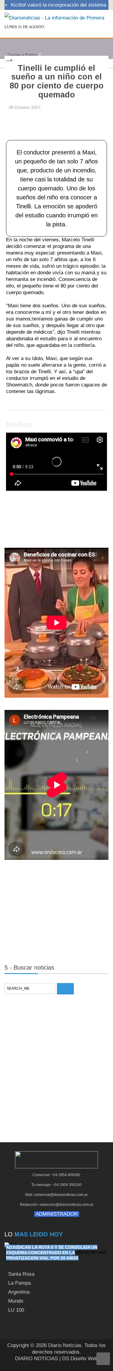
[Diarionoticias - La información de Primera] (54, 17)
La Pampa (19, 1283)
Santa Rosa (21, 1274)
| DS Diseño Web (78, 1358)
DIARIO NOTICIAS (36, 1358)
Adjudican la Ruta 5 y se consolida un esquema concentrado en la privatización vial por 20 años (51, 1252)
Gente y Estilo (22, 55)
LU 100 (16, 1310)
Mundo (15, 1301)
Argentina (19, 1292)
